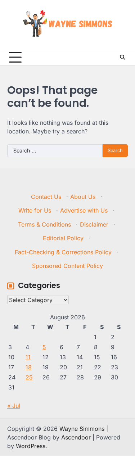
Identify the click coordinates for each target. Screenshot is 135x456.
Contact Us (46, 196)
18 (29, 367)
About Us (82, 196)
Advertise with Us (84, 210)
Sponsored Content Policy (67, 265)
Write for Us (34, 210)
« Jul (13, 405)
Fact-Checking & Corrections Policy (63, 252)
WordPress (30, 446)
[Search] (122, 57)
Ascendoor (76, 437)
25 (29, 377)
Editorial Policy (63, 238)
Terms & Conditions (44, 224)
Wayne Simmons (81, 428)
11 (28, 357)
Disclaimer (94, 224)
